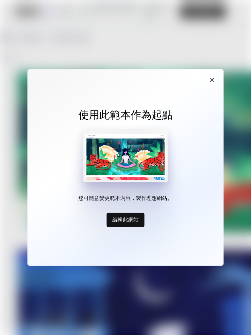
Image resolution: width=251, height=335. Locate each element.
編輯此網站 (125, 219)
